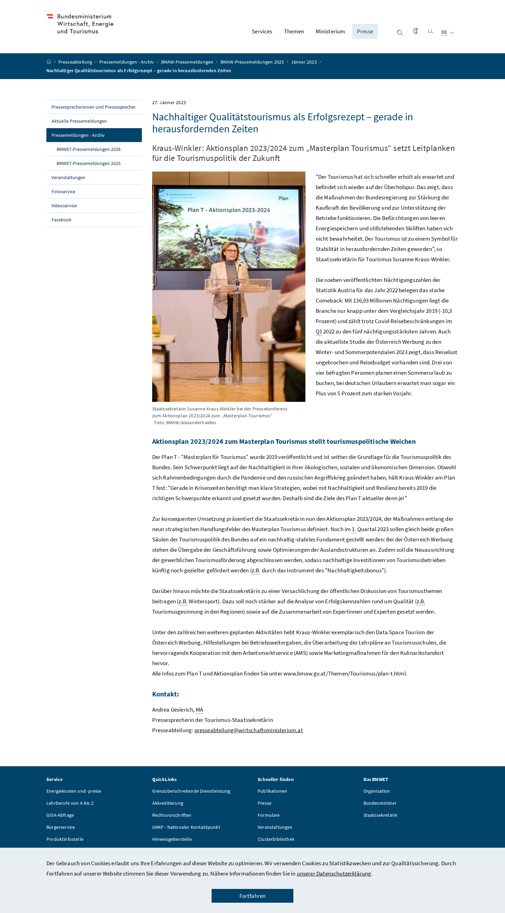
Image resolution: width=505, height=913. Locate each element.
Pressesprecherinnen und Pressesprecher (94, 107)
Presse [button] (365, 31)
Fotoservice (63, 191)
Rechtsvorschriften (172, 815)
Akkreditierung (167, 803)
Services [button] (262, 31)
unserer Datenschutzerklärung (334, 873)
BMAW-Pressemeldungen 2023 (253, 62)
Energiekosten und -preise (73, 791)
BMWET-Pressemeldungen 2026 (89, 149)
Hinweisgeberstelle (172, 839)
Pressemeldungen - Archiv (127, 62)
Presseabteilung (75, 62)
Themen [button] (294, 31)
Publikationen (272, 791)
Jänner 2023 (304, 62)
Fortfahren (252, 896)
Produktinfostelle (64, 839)
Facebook (61, 220)
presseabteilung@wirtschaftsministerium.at (248, 730)
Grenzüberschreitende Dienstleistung (191, 791)
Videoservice (64, 205)
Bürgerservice (60, 827)
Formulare (269, 815)
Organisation (376, 791)
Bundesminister (379, 803)
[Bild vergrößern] (228, 287)
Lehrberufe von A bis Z (70, 803)
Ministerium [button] (330, 31)
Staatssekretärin (380, 815)
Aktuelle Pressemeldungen (79, 121)
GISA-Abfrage (60, 815)
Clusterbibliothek (276, 839)
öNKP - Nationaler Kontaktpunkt (186, 827)
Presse (264, 803)
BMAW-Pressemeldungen (188, 62)
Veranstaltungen (69, 177)
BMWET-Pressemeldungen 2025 (89, 163)
